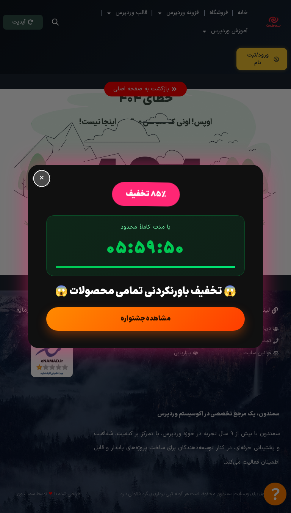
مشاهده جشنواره (145, 319)
